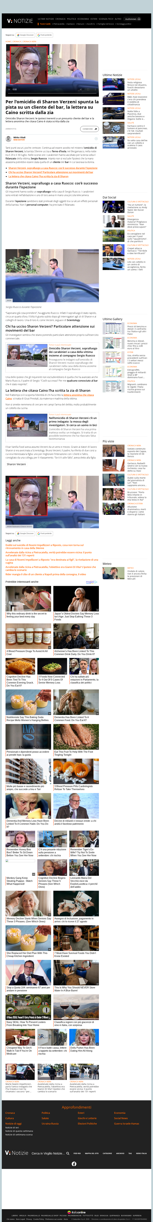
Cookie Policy (38, 1219)
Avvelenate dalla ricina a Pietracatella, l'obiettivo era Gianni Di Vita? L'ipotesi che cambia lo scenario (51, 568)
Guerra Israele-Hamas (126, 1123)
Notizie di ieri (12, 1127)
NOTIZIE (23, 20)
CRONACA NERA (29, 41)
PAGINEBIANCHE (74, 1215)
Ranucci (80, 24)
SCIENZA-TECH (106, 19)
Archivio (120, 1153)
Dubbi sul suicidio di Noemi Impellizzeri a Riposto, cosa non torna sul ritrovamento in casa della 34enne (45, 546)
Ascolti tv (91, 24)
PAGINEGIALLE (34, 1215)
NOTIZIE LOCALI (134, 79)
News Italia (141, 1153)
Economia (119, 1113)
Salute (45, 1118)
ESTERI (94, 19)
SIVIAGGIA (104, 1215)
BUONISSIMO (126, 1215)
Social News (121, 1118)
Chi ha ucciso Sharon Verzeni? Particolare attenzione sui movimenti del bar (51, 172)
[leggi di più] (96, 138)
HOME (8, 41)
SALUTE (130, 123)
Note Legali (20, 1219)
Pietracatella (58, 24)
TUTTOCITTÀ (88, 1215)
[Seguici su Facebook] (74, 1165)
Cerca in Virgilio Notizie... (48, 1153)
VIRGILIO (22, 1215)
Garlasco (71, 24)
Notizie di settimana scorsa (19, 1134)
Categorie (107, 1153)
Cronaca (10, 1113)
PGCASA (63, 1215)
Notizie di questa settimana (19, 1131)
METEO (130, 568)
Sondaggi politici (124, 24)
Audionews (130, 19)
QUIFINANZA (115, 1215)
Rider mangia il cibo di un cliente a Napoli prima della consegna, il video (46, 574)
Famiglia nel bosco (106, 24)
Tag (130, 1153)
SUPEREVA (137, 1215)
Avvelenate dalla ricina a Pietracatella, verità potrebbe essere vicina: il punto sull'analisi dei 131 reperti (49, 554)
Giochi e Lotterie (87, 1118)
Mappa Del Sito (92, 1153)
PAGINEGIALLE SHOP (49, 1215)
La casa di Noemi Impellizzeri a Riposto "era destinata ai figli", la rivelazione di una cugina (52, 561)
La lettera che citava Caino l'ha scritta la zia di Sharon (38, 176)
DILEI (96, 1215)
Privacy (29, 1219)
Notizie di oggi (13, 1123)
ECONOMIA (83, 19)
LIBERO (15, 1215)
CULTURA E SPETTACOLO (138, 202)
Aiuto (66, 1219)
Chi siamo (11, 1219)
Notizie (20, 1153)
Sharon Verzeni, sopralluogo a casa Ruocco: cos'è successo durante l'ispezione (53, 168)
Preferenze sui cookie (53, 1219)
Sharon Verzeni (16, 464)
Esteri (81, 1113)
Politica (46, 1113)
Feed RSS (77, 1153)
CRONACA (60, 19)
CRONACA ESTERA (135, 504)
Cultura (9, 1118)
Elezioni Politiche (87, 1123)
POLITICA (71, 19)
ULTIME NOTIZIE (46, 19)
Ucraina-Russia (50, 1123)
